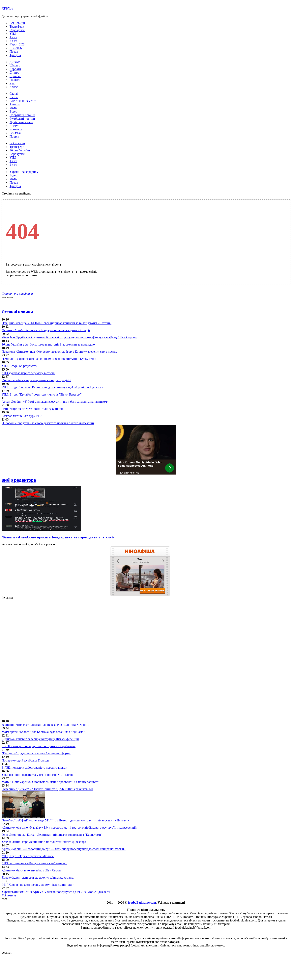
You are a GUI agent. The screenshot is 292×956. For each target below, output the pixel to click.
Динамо (15, 62)
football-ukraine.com (142, 902)
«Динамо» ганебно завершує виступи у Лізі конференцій (40, 739)
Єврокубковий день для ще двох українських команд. (38, 877)
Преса (14, 51)
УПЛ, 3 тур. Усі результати (20, 366)
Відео (13, 111)
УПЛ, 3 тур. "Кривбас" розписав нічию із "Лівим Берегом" (42, 394)
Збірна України (20, 150)
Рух (12, 83)
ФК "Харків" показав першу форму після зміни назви (38, 884)
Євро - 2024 (17, 44)
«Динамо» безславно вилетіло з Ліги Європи (32, 870)
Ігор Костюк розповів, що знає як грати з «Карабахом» (38, 746)
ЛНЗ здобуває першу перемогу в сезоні (28, 373)
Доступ (14, 125)
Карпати (15, 69)
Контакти (16, 129)
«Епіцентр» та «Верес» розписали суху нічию (33, 408)
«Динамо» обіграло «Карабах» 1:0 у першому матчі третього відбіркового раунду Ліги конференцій (69, 827)
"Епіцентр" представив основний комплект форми (36, 753)
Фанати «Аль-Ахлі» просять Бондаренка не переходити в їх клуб (46, 330)
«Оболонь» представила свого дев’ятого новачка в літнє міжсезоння (48, 423)
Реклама (15, 133)
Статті (14, 93)
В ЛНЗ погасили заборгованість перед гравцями (34, 767)
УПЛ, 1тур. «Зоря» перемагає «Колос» (28, 856)
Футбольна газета (21, 122)
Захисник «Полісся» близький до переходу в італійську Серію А (45, 724)
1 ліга (13, 37)
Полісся (15, 79)
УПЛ (13, 33)
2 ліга (13, 40)
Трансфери (17, 26)
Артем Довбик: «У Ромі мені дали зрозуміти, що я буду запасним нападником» (55, 401)
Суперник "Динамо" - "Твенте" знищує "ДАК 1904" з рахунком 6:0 (47, 789)
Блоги (14, 97)
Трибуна (15, 55)
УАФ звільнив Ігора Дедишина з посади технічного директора (44, 841)
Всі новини (17, 23)
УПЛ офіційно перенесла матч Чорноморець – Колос (37, 774)
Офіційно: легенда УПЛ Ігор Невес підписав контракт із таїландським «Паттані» (56, 323)
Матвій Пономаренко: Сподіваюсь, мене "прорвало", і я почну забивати (50, 782)
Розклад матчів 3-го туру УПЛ (22, 416)
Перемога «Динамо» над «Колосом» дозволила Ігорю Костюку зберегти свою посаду (59, 351)
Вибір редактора (19, 480)
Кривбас (15, 76)
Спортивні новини (22, 115)
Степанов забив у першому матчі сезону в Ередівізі (36, 380)
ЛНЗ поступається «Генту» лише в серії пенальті (34, 863)
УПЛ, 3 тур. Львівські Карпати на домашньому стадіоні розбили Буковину (52, 387)
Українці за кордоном (24, 171)
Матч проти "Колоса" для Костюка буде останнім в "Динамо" (43, 732)
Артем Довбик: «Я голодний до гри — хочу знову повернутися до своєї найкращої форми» (64, 849)
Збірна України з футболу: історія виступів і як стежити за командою (48, 344)
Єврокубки (17, 30)
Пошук (14, 136)
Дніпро (14, 72)
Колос (14, 87)
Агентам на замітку (23, 100)
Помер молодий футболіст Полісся (25, 760)
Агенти (15, 104)
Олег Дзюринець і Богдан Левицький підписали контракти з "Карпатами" (52, 834)
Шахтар (15, 65)
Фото (13, 108)
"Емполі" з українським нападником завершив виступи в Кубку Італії (49, 358)
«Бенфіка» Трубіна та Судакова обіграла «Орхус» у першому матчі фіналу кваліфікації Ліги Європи (69, 337)
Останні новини (17, 312)
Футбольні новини (22, 118)
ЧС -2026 (16, 48)
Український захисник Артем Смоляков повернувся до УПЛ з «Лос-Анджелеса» (56, 891)
